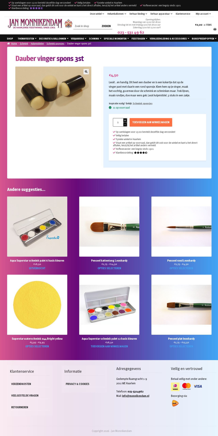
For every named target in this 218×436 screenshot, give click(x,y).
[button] (86, 71)
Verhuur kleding (137, 13)
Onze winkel (96, 13)
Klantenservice (183, 13)
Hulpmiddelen (37, 43)
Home (14, 43)
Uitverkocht (37, 268)
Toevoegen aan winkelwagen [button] (109, 346)
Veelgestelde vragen (24, 395)
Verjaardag (77, 38)
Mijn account (202, 13)
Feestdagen (138, 38)
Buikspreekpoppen (203, 38)
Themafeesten (26, 38)
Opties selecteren (109, 268)
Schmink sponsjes (55, 43)
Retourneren (19, 407)
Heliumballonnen (115, 13)
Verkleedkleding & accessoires (168, 38)
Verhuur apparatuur (160, 13)
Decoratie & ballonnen (52, 38)
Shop (10, 38)
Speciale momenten (115, 38)
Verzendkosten (21, 384)
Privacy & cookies (77, 384)
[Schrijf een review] (36, 8)
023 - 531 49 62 (131, 32)
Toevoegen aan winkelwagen (150, 122)
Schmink (94, 38)
